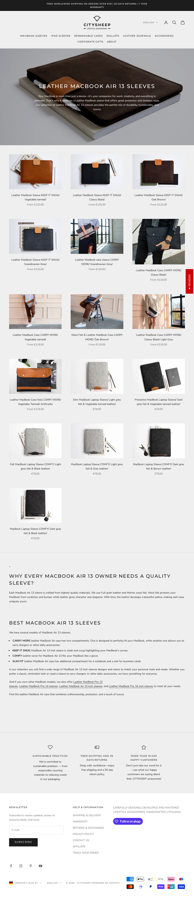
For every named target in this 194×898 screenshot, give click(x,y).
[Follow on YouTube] (40, 866)
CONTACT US (81, 840)
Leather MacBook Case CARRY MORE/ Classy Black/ (158, 272)
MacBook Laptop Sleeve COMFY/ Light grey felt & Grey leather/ (97, 466)
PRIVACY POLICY (83, 834)
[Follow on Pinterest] (31, 866)
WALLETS (112, 35)
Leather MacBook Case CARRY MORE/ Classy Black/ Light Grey (158, 337)
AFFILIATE (79, 846)
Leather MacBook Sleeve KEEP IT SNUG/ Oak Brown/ (159, 197)
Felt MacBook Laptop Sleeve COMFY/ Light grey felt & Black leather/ (35, 466)
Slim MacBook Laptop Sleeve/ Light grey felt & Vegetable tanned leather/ (97, 402)
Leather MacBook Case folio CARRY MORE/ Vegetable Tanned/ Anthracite (35, 402)
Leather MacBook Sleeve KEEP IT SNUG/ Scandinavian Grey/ (35, 262)
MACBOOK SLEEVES (33, 35)
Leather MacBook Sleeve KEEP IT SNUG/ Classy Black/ (97, 197)
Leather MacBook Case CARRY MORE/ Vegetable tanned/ (35, 337)
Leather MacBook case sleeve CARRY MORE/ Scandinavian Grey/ (97, 262)
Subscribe (23, 842)
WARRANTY (80, 821)
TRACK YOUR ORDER (86, 853)
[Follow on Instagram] (21, 866)
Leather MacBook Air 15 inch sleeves (80, 686)
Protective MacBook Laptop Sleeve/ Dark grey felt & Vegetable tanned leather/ (159, 402)
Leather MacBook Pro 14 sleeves (38, 686)
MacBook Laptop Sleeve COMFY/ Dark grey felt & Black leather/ (35, 531)
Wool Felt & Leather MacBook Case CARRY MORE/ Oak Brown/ (97, 337)
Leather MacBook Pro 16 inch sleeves (131, 686)
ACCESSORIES (164, 35)
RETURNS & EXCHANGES (88, 828)
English (148, 22)
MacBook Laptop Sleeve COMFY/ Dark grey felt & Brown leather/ (158, 466)
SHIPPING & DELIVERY (87, 815)
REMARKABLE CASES (88, 35)
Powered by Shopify (106, 883)
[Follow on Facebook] (11, 866)
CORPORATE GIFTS (90, 41)
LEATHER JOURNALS (137, 35)
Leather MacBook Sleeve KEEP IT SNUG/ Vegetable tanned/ (35, 197)
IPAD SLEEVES (60, 35)
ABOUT (112, 41)
